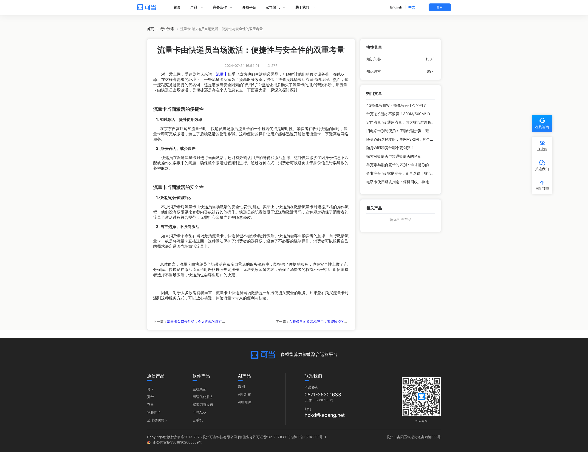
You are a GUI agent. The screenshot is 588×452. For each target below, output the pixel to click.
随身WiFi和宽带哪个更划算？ (390, 148)
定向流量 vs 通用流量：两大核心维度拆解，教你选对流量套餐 (417, 122)
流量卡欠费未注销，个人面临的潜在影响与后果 (203, 322)
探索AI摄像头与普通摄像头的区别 (393, 156)
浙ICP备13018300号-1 (308, 437)
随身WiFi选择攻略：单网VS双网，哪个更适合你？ (407, 139)
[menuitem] (177, 7)
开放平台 (249, 7)
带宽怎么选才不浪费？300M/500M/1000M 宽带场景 (410, 114)
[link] (150, 29)
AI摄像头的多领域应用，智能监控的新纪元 (322, 322)
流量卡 (222, 74)
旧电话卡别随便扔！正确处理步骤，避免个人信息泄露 (410, 131)
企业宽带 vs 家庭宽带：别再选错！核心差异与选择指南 (411, 173)
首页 (177, 7)
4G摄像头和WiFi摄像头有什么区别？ (396, 105)
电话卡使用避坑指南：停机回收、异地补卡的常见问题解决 (414, 182)
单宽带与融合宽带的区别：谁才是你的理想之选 (405, 165)
